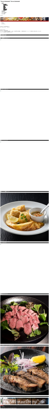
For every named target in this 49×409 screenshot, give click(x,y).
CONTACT (3, 11)
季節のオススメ (5, 5)
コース (4, 6)
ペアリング (4, 4)
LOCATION (3, 10)
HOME (3, 399)
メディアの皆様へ (4, 12)
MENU (3, 3)
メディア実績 (4, 403)
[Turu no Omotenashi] (10, 1)
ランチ (4, 8)
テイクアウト (5, 9)
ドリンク (4, 7)
